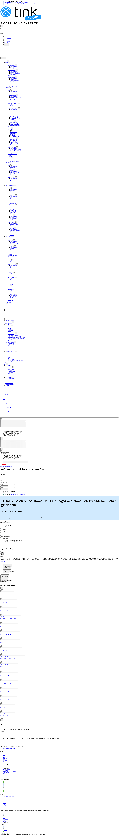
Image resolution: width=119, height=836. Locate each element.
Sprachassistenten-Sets (14, 136)
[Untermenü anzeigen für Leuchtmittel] (14, 215)
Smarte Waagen (13, 296)
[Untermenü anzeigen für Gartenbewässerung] (17, 70)
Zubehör (12, 68)
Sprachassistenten (13, 140)
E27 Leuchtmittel (13, 218)
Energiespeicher (11, 246)
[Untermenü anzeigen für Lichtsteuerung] (15, 228)
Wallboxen (10, 254)
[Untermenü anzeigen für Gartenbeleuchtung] (16, 77)
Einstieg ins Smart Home (10, 332)
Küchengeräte (10, 272)
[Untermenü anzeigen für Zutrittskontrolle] (15, 121)
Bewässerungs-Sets (14, 72)
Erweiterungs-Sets (14, 168)
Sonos (4, 755)
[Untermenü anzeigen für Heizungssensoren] (16, 177)
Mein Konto (6, 36)
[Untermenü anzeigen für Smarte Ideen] (12, 325)
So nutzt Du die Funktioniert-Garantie (7, 748)
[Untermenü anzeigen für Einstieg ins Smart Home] (16, 333)
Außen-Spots (13, 79)
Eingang (9, 328)
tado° (4, 759)
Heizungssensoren (11, 177)
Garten (6, 62)
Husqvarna (5, 758)
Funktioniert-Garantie (12, 375)
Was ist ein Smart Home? (13, 335)
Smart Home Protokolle (10, 351)
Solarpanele (12, 242)
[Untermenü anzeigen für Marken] (7, 303)
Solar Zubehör (13, 244)
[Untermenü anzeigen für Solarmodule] (14, 240)
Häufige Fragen (3, 581)
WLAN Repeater (13, 282)
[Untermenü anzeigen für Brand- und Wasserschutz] (19, 103)
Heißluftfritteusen (13, 274)
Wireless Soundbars (14, 144)
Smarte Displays (13, 141)
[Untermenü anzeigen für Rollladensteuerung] (16, 222)
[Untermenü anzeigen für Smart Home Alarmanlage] (19, 108)
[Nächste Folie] (1, 449)
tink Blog (7, 324)
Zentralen (12, 119)
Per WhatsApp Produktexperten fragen (18, 494)
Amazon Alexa (11, 344)
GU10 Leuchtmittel (14, 219)
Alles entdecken (11, 63)
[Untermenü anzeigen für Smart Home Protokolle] (16, 351)
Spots (11, 202)
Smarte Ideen (8, 325)
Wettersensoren (13, 180)
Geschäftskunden (8, 385)
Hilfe (9, 373)
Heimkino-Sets (13, 135)
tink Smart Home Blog (12, 380)
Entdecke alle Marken (9, 320)
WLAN (9, 358)
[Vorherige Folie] (1, 438)
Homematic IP (6, 756)
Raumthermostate (13, 174)
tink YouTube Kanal (12, 381)
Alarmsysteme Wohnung (15, 93)
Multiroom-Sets (13, 133)
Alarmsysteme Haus (14, 92)
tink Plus (9, 379)
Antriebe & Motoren (14, 226)
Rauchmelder (13, 105)
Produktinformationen (5, 575)
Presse (4, 804)
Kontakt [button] (4, 767)
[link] (4, 399)
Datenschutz (5, 819)
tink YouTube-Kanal (9, 361)
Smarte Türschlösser (14, 123)
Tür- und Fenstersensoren (15, 118)
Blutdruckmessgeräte (14, 297)
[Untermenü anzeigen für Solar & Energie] (13, 236)
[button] (59, 37)
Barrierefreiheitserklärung (13, 374)
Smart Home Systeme (9, 342)
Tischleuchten (13, 198)
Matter (9, 349)
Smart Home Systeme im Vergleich (15, 350)
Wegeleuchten (13, 84)
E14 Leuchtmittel (13, 217)
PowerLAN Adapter (14, 283)
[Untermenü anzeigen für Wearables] (13, 289)
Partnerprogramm (6, 806)
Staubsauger (12, 262)
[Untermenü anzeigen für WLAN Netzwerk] (16, 277)
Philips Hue (5, 760)
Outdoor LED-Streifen (14, 213)
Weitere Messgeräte (14, 298)
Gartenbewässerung (12, 70)
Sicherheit (7, 87)
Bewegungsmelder (14, 112)
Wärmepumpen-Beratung (13, 184)
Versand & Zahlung (7, 775)
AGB (4, 818)
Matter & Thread (11, 359)
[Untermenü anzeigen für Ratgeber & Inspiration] (13, 322)
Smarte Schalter (13, 115)
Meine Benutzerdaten (8, 39)
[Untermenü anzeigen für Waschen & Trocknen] (17, 264)
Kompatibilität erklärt (12, 339)
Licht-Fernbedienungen (15, 230)
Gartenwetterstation (12, 85)
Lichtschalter (12, 231)
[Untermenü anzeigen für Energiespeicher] (15, 246)
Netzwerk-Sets (13, 279)
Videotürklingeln (13, 99)
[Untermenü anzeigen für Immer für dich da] (13, 367)
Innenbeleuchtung (11, 195)
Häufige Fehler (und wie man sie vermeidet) (16, 337)
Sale (4, 396)
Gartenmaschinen (11, 75)
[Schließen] (4, 58)
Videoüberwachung (12, 95)
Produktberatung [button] (3, 731)
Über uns (5, 802)
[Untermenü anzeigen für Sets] (11, 90)
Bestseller (7, 362)
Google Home (11, 345)
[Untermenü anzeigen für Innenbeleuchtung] (16, 195)
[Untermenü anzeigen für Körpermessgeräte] (16, 294)
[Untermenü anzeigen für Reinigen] (12, 259)
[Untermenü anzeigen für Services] (7, 364)
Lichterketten (13, 212)
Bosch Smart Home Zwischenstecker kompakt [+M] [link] (13, 415)
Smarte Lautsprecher (12, 137)
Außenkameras (13, 98)
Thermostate (10, 170)
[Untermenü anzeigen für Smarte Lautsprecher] (17, 138)
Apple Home (10, 346)
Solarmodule (10, 240)
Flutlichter (12, 81)
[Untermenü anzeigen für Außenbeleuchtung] (16, 204)
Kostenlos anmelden (4, 812)
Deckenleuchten (13, 201)
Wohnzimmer (10, 329)
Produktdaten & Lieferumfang (6, 580)
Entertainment (8, 128)
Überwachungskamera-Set (15, 97)
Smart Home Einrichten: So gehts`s (15, 336)
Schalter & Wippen (14, 224)
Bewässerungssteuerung (15, 73)
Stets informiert (8, 377)
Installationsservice (9, 383)
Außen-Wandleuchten (14, 80)
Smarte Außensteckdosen (13, 86)
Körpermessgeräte (11, 294)
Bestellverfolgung (11, 371)
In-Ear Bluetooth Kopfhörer (15, 149)
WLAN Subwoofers (14, 143)
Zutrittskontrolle (11, 121)
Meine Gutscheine (7, 42)
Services (4, 364)
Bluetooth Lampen (14, 220)
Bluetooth (10, 357)
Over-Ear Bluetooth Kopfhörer (16, 150)
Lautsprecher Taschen (14, 161)
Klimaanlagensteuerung (15, 175)
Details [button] (1, 479)
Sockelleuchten (13, 82)
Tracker (9, 126)
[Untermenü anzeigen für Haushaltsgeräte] (13, 256)
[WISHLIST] (59, 48)
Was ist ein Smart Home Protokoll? (15, 353)
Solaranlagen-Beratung (12, 255)
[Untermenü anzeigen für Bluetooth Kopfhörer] (17, 147)
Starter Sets (12, 190)
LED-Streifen (13, 197)
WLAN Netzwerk (11, 277)
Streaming (10, 153)
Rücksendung (10, 372)
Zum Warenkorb (3, 56)
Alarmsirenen (13, 111)
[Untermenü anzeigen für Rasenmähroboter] (16, 65)
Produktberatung (11, 370)
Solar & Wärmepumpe (7, 394)
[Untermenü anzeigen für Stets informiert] (12, 377)
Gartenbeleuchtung (11, 77)
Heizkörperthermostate (14, 172)
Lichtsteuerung (11, 228)
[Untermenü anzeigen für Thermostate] (14, 170)
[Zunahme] (14, 484)
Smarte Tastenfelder (14, 117)
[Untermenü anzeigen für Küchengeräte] (14, 272)
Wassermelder (13, 106)
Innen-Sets (12, 191)
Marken (4, 303)
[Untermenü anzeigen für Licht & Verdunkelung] (15, 185)
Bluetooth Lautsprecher (15, 145)
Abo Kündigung (6, 772)
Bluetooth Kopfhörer (12, 147)
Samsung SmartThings (12, 347)
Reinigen (9, 259)
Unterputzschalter (13, 232)
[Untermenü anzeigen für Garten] (9, 62)
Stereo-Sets (12, 134)
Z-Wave (9, 356)
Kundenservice (11, 369)
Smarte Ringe (13, 292)
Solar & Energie (8, 236)
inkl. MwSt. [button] (2, 474)
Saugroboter (12, 261)
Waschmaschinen (13, 266)
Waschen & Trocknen (12, 264)
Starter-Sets (12, 167)
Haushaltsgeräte (8, 256)
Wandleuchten (13, 199)
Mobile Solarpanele (14, 243)
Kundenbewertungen (4, 577)
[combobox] (6, 28)
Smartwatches (13, 291)
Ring (4, 761)
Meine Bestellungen (8, 38)
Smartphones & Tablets (12, 154)
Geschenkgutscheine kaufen (8, 796)
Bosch (4, 757)
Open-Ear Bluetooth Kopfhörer (16, 151)
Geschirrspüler (11, 270)
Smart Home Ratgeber (9, 340)
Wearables (10, 289)
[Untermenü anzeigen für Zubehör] (12, 157)
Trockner (12, 267)
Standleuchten (13, 203)
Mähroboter (12, 67)
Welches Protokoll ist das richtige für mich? (16, 360)
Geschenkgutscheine (9, 384)
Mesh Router (12, 284)
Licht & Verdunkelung (9, 185)
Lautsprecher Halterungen (15, 160)
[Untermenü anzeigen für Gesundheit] (11, 285)
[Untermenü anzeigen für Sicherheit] (10, 87)
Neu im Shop (8, 302)
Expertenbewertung (4, 576)
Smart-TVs (10, 156)
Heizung (7, 162)
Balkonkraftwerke (11, 238)
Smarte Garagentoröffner (15, 125)
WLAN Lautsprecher (14, 142)
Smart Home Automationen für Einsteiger (16, 338)
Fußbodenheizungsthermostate (16, 173)
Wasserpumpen (13, 74)
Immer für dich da (8, 366)
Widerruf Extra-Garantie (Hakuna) (9, 771)
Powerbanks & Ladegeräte (13, 252)
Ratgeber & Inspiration (7, 321)
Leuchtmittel (10, 215)
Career (4, 803)
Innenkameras (13, 100)
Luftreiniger (10, 300)
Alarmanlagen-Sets (14, 110)
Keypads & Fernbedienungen (16, 124)
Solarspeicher (13, 249)
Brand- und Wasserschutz (13, 103)
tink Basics (7, 301)
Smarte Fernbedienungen (15, 114)
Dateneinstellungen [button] (6, 822)
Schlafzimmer (10, 330)
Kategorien (5, 60)
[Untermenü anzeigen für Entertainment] (12, 128)
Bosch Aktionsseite (22, 517)
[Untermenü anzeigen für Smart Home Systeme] (15, 342)
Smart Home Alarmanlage (13, 108)
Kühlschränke (10, 268)
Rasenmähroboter (11, 65)
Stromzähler (10, 250)
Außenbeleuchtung (11, 204)
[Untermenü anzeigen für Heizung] (10, 162)
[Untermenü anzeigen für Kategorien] (8, 61)
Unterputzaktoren (13, 225)
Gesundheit (7, 285)
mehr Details (2, 561)
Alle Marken (5, 753)
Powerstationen (13, 248)
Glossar (4, 821)
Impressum (5, 820)
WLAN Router (13, 280)
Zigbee (9, 355)
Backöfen (10, 271)
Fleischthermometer (14, 276)
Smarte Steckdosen (14, 116)
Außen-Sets (12, 192)
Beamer (9, 155)
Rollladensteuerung (11, 222)
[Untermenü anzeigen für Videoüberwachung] (17, 95)
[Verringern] (1, 484)
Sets (9, 90)
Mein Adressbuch (7, 41)
